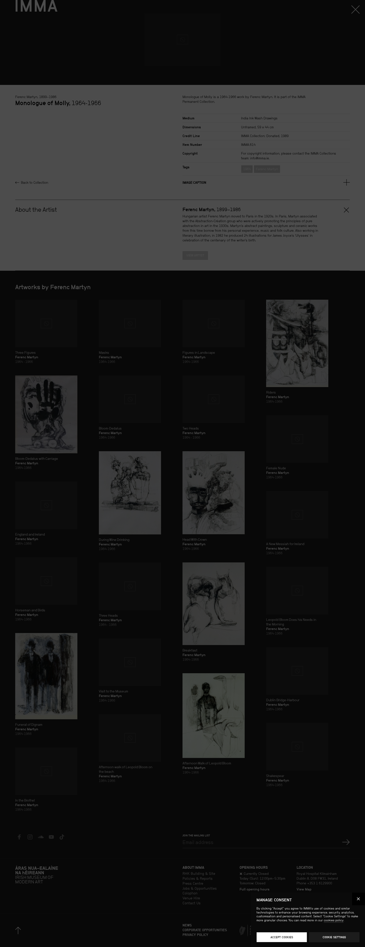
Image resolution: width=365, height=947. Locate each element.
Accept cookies (282, 937)
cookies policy (334, 920)
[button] (358, 899)
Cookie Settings (334, 937)
